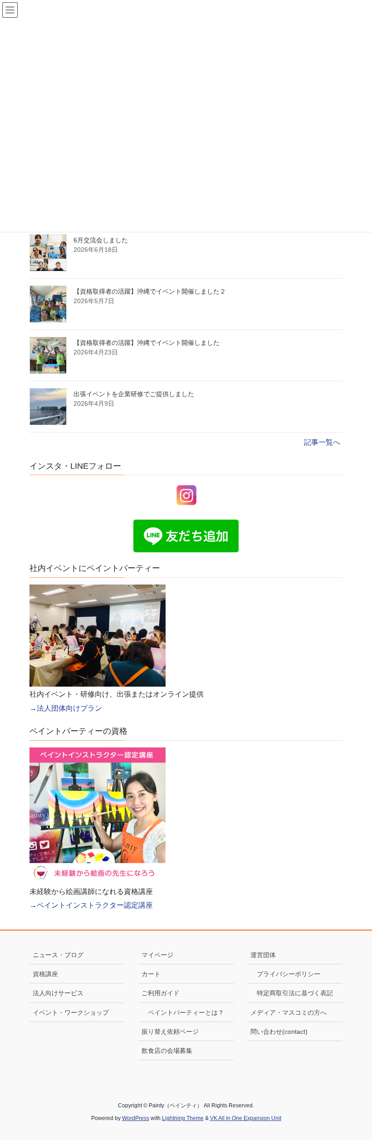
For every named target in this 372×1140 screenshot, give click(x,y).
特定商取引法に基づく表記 (295, 993)
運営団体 (263, 954)
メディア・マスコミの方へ (288, 1012)
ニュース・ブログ (58, 954)
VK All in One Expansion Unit (245, 1118)
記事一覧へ (322, 442)
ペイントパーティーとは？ (186, 1012)
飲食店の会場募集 (167, 1050)
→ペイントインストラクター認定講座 (91, 905)
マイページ (157, 954)
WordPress (135, 1118)
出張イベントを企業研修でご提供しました (133, 394)
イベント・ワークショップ (71, 1012)
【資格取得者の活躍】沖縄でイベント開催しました (146, 342)
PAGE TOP (354, 1098)
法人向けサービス (58, 993)
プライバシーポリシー (288, 974)
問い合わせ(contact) (279, 1031)
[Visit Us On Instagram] (186, 494)
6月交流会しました (100, 240)
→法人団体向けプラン (65, 708)
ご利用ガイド (161, 993)
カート (151, 974)
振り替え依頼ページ (170, 1031)
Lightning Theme (183, 1118)
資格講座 (45, 974)
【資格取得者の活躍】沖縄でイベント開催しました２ (149, 291)
